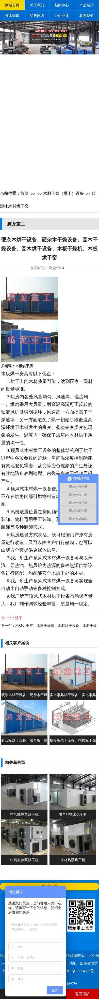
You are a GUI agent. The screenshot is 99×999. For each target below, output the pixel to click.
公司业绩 (62, 15)
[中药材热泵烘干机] (24, 853)
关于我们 (37, 5)
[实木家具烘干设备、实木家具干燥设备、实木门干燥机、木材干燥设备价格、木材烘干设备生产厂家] (73, 688)
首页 (24, 193)
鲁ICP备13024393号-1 (80, 970)
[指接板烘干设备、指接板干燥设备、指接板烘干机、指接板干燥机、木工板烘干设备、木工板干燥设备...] (73, 734)
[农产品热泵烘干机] (73, 808)
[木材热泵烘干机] (73, 853)
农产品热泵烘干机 (73, 814)
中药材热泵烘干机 (24, 859)
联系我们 (86, 15)
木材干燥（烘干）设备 (63, 193)
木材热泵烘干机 (72, 859)
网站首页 (12, 5)
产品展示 (86, 5)
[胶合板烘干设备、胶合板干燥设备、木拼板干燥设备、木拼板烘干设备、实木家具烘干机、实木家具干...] (24, 734)
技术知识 (12, 15)
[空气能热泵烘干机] (24, 808)
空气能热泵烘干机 (24, 814)
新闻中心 (62, 5)
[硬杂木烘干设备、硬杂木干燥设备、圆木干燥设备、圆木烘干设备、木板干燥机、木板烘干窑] (24, 688)
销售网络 (37, 15)
